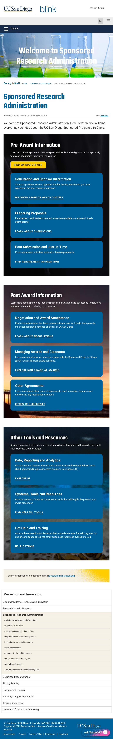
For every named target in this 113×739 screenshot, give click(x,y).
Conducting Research (14, 690)
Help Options (24, 546)
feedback (104, 115)
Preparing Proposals (13, 625)
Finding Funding (11, 683)
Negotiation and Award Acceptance (19, 636)
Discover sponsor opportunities (39, 197)
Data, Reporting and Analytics (17, 658)
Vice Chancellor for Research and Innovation (25, 602)
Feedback (63, 734)
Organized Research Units (16, 677)
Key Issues (50, 734)
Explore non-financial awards (37, 370)
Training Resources (13, 703)
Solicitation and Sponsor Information (20, 620)
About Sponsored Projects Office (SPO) (22, 669)
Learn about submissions (33, 231)
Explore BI (22, 478)
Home (24, 83)
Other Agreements (12, 647)
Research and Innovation (40, 83)
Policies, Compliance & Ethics (18, 696)
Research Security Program (17, 608)
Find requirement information (37, 261)
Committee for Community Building (21, 709)
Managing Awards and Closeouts (18, 642)
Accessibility (9, 734)
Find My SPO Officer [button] (28, 165)
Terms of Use (35, 734)
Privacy (22, 734)
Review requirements (30, 404)
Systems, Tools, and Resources (17, 653)
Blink (45, 11)
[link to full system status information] (106, 8)
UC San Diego (17, 11)
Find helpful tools (29, 512)
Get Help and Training (13, 664)
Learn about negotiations (34, 336)
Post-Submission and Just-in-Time (19, 631)
